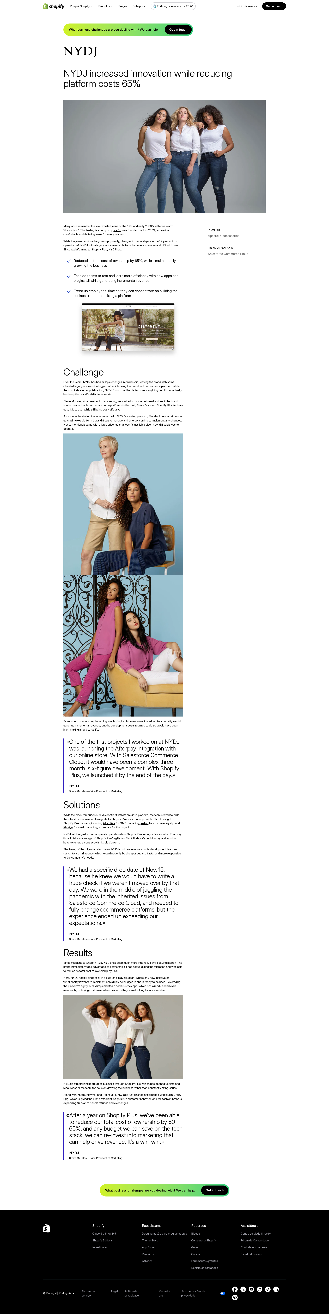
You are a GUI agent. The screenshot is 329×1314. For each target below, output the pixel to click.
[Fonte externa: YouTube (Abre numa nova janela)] (251, 1289)
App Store (148, 1247)
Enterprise (139, 6)
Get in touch (274, 6)
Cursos (195, 1254)
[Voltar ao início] (46, 1228)
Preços (122, 6)
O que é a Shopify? (104, 1233)
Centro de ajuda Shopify (256, 1233)
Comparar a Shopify (203, 1240)
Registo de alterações (204, 1268)
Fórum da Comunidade (255, 1240)
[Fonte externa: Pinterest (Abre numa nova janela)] (235, 1297)
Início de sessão (247, 6)
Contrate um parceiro (254, 1247)
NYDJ (117, 230)
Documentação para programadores (164, 1233)
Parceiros (148, 1254)
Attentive (109, 823)
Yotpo (144, 823)
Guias (194, 1247)
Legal (114, 1291)
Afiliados (147, 1261)
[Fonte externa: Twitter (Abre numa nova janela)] (243, 1289)
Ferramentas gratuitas (204, 1261)
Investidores (100, 1247)
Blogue (195, 1233)
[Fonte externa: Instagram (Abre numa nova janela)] (259, 1289)
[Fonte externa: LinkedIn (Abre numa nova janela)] (276, 1289)
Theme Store (150, 1240)
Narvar (81, 1103)
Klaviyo (68, 827)
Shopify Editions (102, 1240)
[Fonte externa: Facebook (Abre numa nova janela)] (235, 1289)
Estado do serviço (252, 1254)
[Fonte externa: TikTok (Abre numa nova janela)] (268, 1289)
